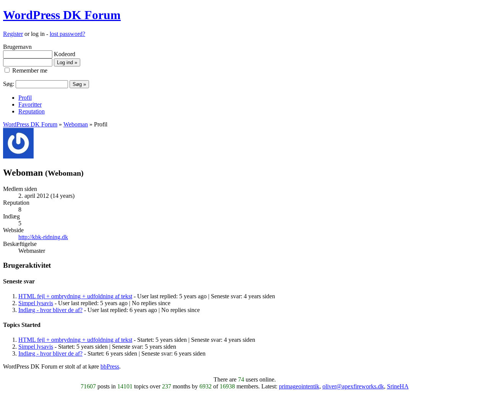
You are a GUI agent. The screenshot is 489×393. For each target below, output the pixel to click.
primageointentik (299, 386)
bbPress (109, 366)
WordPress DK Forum (62, 15)
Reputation (31, 111)
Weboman (75, 124)
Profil (25, 97)
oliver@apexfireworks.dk (353, 386)
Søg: (8, 84)
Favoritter (30, 104)
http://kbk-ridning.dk (43, 237)
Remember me (29, 70)
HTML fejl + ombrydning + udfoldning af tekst (75, 296)
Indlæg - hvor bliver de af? (50, 310)
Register (13, 34)
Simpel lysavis (35, 303)
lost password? (67, 34)
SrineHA (398, 386)
